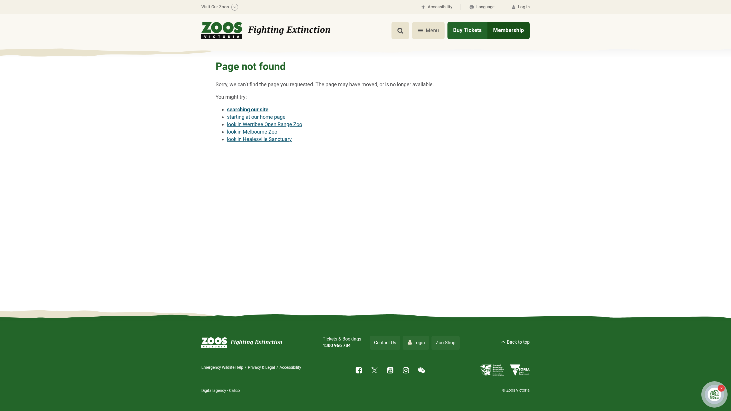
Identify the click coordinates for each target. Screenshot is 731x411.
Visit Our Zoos (215, 6)
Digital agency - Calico (220, 390)
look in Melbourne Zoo (252, 132)
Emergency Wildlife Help (222, 367)
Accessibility (290, 367)
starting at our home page (256, 117)
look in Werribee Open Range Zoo (264, 124)
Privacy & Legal (261, 367)
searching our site (247, 109)
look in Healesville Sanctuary (259, 139)
